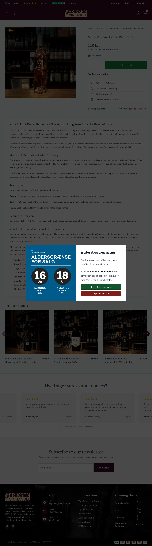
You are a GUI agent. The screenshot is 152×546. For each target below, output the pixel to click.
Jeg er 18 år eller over (101, 286)
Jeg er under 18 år (101, 293)
